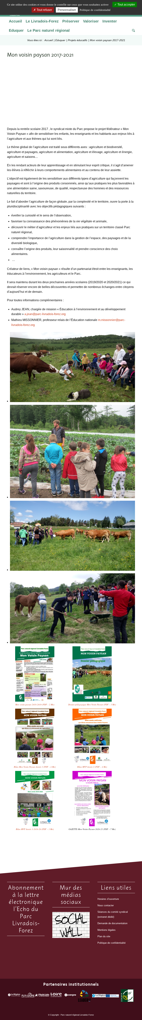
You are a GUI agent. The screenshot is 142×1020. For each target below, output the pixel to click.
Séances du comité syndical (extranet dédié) (112, 914)
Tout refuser (44, 9)
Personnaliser (67, 9)
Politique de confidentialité (111, 942)
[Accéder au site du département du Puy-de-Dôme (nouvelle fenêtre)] (28, 995)
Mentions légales (106, 930)
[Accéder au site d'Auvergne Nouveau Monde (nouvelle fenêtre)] (70, 996)
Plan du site (103, 936)
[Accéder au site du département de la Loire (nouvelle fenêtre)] (56, 995)
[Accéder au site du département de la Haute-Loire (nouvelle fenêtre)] (42, 995)
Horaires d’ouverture (108, 899)
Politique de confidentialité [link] (95, 9)
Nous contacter (105, 905)
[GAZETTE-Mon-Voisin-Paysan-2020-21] (92, 798)
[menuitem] (15, 21)
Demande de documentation (112, 923)
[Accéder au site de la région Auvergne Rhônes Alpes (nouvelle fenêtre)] (14, 995)
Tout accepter (126, 4)
